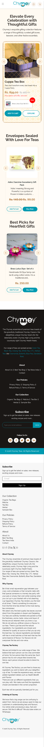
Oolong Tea (16, 351)
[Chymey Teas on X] (14, 548)
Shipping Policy (29, 385)
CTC (32, 351)
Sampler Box (26, 402)
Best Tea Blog (20, 370)
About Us (8, 370)
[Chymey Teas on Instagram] (9, 548)
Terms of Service (28, 388)
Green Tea (36, 348)
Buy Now (30, 209)
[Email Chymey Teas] (3, 548)
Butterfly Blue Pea (26, 354)
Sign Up (22, 485)
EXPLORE (31, 113)
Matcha (26, 399)
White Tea (25, 351)
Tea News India (33, 370)
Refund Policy (14, 388)
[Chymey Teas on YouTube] (17, 548)
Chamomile (14, 354)
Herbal (16, 402)
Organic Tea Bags (14, 399)
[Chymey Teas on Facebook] (6, 548)
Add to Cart (13, 113)
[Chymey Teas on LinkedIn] (11, 548)
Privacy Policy (15, 385)
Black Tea (7, 351)
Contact (22, 373)
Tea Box (34, 399)
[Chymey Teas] (22, 4)
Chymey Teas (11, 729)
